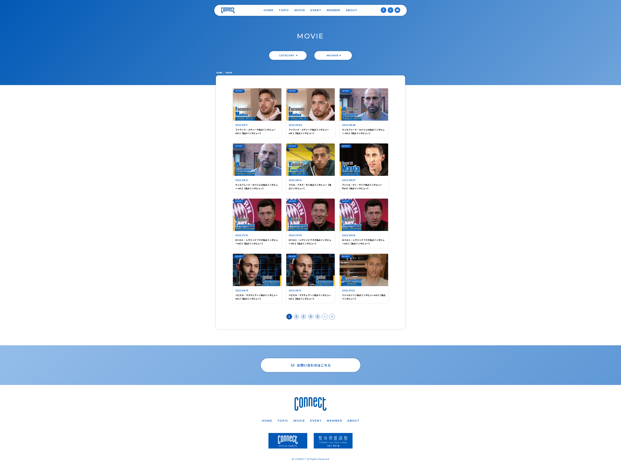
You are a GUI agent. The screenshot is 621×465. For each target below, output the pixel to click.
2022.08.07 (349, 180)
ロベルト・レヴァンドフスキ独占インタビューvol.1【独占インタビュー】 (363, 241)
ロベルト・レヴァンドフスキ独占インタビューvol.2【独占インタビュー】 (310, 241)
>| (332, 316)
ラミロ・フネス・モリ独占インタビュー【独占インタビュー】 (310, 186)
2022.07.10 (241, 235)
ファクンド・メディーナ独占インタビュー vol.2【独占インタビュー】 (255, 131)
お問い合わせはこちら (314, 365)
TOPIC (284, 10)
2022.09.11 (241, 125)
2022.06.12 (295, 290)
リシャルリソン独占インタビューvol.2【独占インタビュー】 (364, 297)
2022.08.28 (349, 125)
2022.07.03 (295, 235)
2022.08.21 (241, 180)
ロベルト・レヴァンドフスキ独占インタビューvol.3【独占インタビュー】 (256, 241)
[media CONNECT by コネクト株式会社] (228, 10)
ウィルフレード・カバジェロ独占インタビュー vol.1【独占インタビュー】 (256, 186)
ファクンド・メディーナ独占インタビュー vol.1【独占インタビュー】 (309, 131)
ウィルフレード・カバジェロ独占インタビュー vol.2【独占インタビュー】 (363, 131)
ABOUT (351, 10)
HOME (268, 10)
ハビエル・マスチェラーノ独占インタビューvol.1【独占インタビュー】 (310, 297)
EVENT (315, 10)
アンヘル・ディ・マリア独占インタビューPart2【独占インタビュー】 (362, 186)
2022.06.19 (241, 290)
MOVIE (299, 10)
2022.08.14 (295, 180)
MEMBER (333, 10)
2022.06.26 (348, 235)
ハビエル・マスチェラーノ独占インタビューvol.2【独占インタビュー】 (256, 297)
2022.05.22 (348, 290)
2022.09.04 (295, 125)
